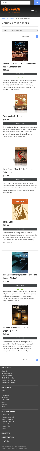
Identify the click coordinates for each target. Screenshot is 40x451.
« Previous (25, 36)
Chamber (5, 404)
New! (3, 390)
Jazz (3, 402)
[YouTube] (8, 440)
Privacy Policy (6, 426)
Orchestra (5, 397)
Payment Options (7, 419)
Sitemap (4, 428)
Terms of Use (6, 424)
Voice (3, 406)
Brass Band (5, 400)
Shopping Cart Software (12, 448)
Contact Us (5, 415)
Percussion (10, 18)
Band (3, 393)
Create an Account (8, 417)
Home (3, 18)
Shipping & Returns (8, 421)
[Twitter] (5, 440)
